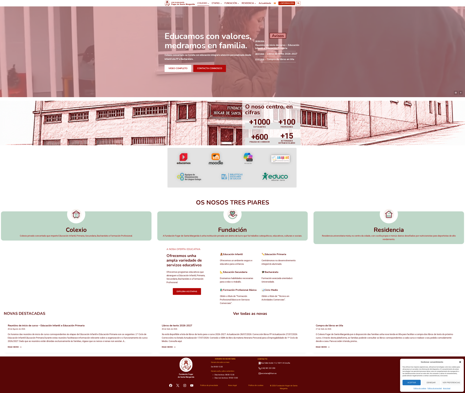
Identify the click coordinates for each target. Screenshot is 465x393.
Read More (14, 347)
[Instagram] (185, 385)
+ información (287, 3)
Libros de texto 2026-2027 (282, 53)
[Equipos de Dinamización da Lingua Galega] (189, 177)
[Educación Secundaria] (239, 277)
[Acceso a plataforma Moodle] (216, 159)
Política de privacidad (434, 388)
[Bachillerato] (280, 277)
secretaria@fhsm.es (269, 373)
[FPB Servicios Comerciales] (239, 296)
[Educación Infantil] (239, 259)
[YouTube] (192, 385)
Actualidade (265, 3)
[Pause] (456, 93)
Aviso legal (446, 388)
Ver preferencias (451, 382)
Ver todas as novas (250, 313)
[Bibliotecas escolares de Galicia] (232, 177)
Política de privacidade (209, 385)
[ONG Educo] (275, 177)
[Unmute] (461, 93)
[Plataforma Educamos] (183, 158)
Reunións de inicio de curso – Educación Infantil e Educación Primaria (277, 47)
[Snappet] (280, 158)
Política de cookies (420, 388)
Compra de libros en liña (280, 59)
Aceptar (411, 382)
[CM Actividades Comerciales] (280, 296)
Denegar (431, 382)
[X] (178, 385)
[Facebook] (171, 385)
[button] (460, 362)
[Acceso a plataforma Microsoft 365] (248, 159)
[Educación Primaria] (280, 259)
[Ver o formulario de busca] (298, 3)
